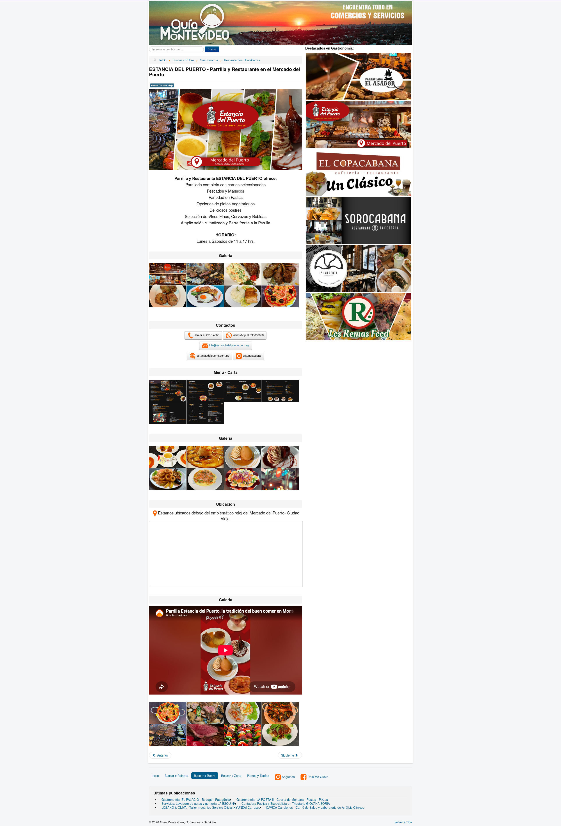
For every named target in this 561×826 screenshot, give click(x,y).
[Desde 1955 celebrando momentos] (358, 172)
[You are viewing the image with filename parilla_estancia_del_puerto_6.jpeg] (205, 296)
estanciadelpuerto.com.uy (212, 356)
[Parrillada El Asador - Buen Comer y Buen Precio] (358, 76)
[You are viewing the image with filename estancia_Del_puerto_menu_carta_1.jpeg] (167, 391)
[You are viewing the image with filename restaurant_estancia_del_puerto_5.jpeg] (167, 479)
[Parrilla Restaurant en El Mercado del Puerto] (358, 124)
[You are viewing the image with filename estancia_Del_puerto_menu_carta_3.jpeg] (242, 391)
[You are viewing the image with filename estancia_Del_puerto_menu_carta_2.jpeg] (205, 391)
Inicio (155, 775)
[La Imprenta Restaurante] (358, 268)
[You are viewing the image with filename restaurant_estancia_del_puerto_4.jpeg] (280, 457)
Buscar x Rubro (204, 775)
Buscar (212, 49)
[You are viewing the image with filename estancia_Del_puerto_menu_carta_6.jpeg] (205, 413)
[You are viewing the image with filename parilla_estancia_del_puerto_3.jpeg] (242, 274)
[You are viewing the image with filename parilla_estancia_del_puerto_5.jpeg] (167, 296)
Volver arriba (403, 822)
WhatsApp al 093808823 (248, 335)
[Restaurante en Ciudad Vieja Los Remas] (358, 316)
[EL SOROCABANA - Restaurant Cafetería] (358, 220)
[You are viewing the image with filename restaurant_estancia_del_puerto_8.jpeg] (280, 479)
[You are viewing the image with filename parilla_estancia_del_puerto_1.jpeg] (167, 274)
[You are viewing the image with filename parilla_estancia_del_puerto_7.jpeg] (242, 296)
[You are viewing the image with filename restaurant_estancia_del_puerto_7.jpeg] (242, 479)
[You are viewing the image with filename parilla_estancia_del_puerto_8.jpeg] (280, 296)
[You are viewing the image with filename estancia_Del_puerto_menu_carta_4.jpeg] (280, 391)
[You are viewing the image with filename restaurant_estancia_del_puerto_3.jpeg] (242, 457)
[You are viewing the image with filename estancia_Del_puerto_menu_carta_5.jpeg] (167, 413)
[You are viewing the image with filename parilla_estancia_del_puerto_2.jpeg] (205, 274)
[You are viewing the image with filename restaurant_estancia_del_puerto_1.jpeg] (167, 457)
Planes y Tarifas (258, 775)
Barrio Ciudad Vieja (162, 85)
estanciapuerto (251, 356)
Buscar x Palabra (176, 775)
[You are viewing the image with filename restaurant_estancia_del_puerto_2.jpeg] (205, 457)
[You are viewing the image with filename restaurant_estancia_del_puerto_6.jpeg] (205, 479)
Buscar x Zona (231, 775)
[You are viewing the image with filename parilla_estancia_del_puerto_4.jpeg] (280, 274)
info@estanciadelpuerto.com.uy (229, 345)
